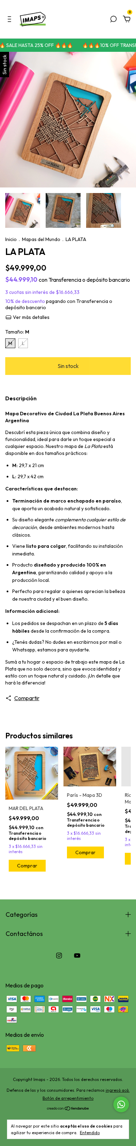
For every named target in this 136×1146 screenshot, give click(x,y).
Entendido (90, 1132)
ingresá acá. (118, 1090)
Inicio (11, 239)
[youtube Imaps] (77, 955)
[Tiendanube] (68, 1108)
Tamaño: (17, 332)
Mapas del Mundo (41, 239)
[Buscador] (113, 19)
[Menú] (10, 19)
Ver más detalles (31, 317)
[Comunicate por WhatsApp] (121, 1104)
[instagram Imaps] (59, 955)
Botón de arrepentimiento (68, 1098)
